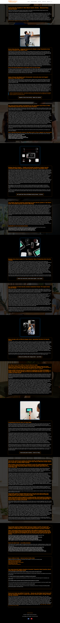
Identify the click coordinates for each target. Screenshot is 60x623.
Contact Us (44, 1)
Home (29, 1)
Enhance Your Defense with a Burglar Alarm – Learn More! (30, 356)
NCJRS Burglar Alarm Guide (13, 563)
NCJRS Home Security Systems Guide (14, 561)
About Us (48, 1)
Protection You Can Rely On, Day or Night (21, 20)
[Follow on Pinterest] (31, 618)
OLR (28, 612)
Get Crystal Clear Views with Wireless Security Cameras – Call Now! (30, 194)
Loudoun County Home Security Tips (14, 564)
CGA (30, 612)
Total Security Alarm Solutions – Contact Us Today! (30, 452)
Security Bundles (34, 1)
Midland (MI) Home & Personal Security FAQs (15, 562)
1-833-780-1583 (43, 604)
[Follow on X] (30, 618)
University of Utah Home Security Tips (14, 560)
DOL (32, 612)
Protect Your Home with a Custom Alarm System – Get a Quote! (30, 278)
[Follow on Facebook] (28, 618)
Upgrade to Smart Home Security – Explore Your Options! (30, 97)
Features (39, 1)
